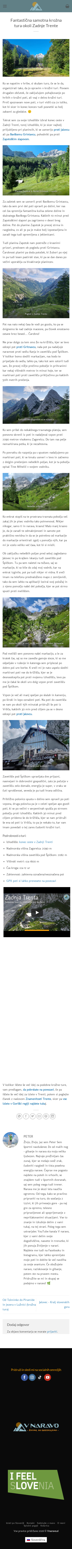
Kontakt (31, 1523)
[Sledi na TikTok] (39, 1377)
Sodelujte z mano (46, 1523)
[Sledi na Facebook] (24, 1377)
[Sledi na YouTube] (47, 1377)
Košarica (45, 1525)
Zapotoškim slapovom (16, 139)
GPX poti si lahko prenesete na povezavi (31, 881)
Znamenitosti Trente (38, 1099)
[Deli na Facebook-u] (26, 1116)
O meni (61, 1523)
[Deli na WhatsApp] (19, 1116)
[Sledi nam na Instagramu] (32, 1377)
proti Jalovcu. (24, 714)
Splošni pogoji (31, 1525)
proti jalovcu (61, 129)
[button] (5, 6)
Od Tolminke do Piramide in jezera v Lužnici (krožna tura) (19, 1304)
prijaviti (52, 1331)
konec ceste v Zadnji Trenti (36, 842)
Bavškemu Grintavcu (22, 134)
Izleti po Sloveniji (15, 1523)
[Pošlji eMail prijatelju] (39, 1116)
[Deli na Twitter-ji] (33, 1116)
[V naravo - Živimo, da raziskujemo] (36, 6)
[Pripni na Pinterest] (46, 1116)
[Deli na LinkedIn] (53, 1116)
